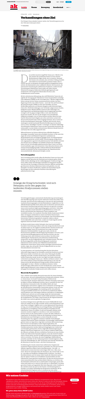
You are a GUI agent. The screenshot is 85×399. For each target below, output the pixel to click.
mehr (67, 7)
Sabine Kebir (26, 25)
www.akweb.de (37, 393)
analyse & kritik (11, 1)
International (36, 14)
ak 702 (30, 14)
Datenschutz (45, 397)
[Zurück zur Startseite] (14, 6)
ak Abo (68, 1)
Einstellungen (74, 383)
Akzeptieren (74, 380)
